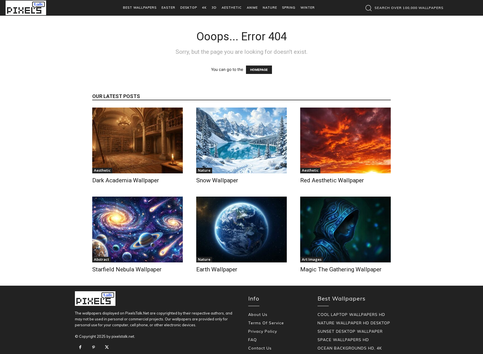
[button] (403, 8)
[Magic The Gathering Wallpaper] (345, 229)
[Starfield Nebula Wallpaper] (137, 229)
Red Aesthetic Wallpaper (332, 180)
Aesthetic (102, 170)
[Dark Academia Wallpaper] (137, 140)
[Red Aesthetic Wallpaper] (345, 140)
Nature (204, 170)
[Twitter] (106, 347)
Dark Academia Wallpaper (125, 180)
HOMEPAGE (259, 70)
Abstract (101, 259)
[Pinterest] (93, 347)
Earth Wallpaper (216, 269)
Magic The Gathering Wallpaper (341, 269)
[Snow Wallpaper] (241, 140)
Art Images (311, 259)
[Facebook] (80, 347)
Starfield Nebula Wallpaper (127, 269)
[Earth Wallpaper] (241, 229)
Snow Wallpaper (217, 180)
